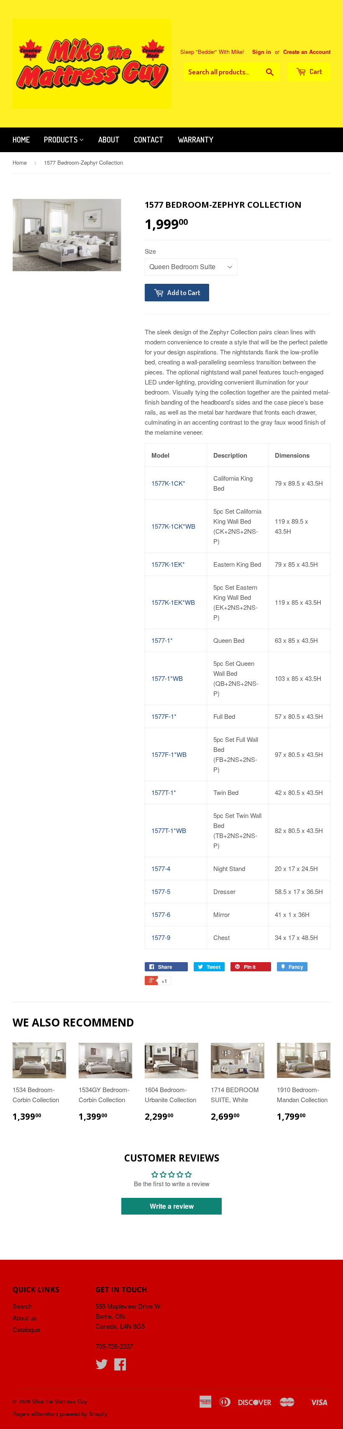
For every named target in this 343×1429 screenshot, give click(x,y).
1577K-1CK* (168, 483)
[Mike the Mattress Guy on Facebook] (120, 1366)
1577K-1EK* (168, 564)
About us (25, 1317)
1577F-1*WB (169, 754)
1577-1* (162, 640)
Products (61, 139)
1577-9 (160, 937)
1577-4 (160, 868)
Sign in (261, 52)
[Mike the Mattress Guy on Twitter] (101, 1366)
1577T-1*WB (168, 830)
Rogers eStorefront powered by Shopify (60, 1414)
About (109, 139)
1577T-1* (163, 792)
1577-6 (160, 914)
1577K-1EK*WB (173, 602)
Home (21, 139)
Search (22, 1306)
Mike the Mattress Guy (59, 1401)
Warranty (195, 139)
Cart (315, 71)
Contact (149, 139)
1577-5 (160, 891)
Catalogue (26, 1329)
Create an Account (306, 52)
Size (150, 251)
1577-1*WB (167, 678)
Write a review (172, 1206)
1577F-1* (164, 716)
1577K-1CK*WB (173, 526)
